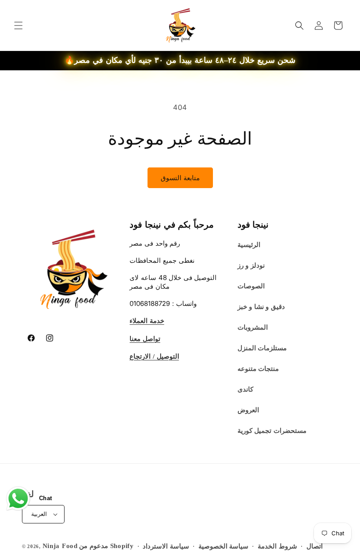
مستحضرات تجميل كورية (272, 430)
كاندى (245, 389)
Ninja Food (60, 545)
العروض (248, 410)
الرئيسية (249, 244)
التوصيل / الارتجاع (154, 356)
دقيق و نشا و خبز (261, 306)
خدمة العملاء (147, 320)
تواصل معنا (145, 338)
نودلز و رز (251, 265)
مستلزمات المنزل (262, 348)
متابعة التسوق (180, 178)
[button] (18, 25)
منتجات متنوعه (258, 368)
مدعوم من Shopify (106, 545)
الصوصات (251, 286)
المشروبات (253, 327)
